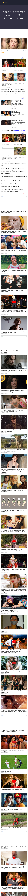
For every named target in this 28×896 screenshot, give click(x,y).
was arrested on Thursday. (19, 130)
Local (2, 52)
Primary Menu (25, 2)
